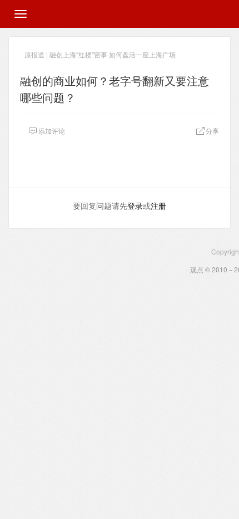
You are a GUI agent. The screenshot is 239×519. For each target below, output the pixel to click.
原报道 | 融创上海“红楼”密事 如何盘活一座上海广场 (100, 54)
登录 (135, 205)
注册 (158, 205)
